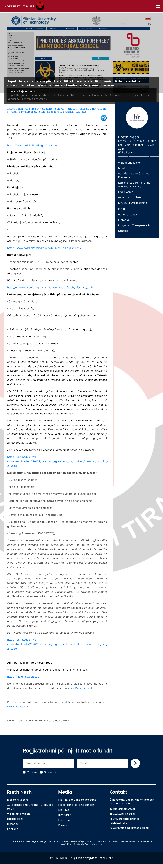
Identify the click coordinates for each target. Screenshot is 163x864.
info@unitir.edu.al (124, 808)
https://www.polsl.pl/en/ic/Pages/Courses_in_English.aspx (44, 248)
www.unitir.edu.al (124, 814)
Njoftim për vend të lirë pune (77, 800)
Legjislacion (125, 191)
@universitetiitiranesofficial (131, 828)
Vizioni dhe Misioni (130, 162)
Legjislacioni (15, 819)
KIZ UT (122, 209)
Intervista (64, 815)
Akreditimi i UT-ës (129, 197)
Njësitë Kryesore (128, 168)
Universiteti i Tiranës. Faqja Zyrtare (125, 821)
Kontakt (123, 230)
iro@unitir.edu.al (81, 688)
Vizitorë (32, 772)
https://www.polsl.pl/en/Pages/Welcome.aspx (36, 145)
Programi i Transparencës (134, 225)
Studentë (50, 772)
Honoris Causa (127, 214)
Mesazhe (64, 820)
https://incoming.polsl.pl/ (23, 676)
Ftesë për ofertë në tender (76, 805)
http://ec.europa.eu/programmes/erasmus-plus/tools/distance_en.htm (51, 287)
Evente (62, 825)
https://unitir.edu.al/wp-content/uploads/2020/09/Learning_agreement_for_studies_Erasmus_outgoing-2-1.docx (57, 461)
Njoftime (63, 810)
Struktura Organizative (132, 202)
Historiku (124, 219)
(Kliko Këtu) (125, 152)
